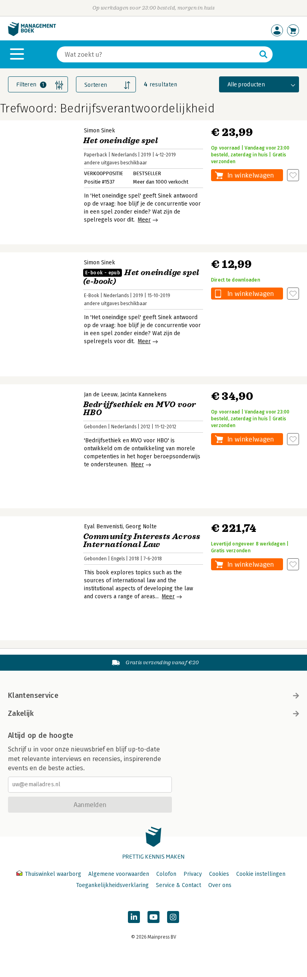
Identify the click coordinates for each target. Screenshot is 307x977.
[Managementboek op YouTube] (153, 917)
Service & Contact (178, 885)
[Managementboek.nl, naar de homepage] (32, 34)
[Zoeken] (263, 54)
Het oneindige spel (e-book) (141, 277)
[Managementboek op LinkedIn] (134, 917)
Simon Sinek (99, 130)
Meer (144, 219)
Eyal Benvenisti (103, 526)
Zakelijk (21, 713)
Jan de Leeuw (101, 394)
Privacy (192, 874)
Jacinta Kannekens (143, 394)
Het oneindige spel (120, 141)
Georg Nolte (141, 526)
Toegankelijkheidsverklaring (112, 885)
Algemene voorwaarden (118, 874)
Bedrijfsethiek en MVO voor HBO (139, 409)
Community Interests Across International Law (141, 540)
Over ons (219, 885)
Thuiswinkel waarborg (53, 874)
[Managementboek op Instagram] (173, 917)
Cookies (219, 874)
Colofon (166, 874)
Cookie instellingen (260, 874)
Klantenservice (33, 695)
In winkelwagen (250, 175)
